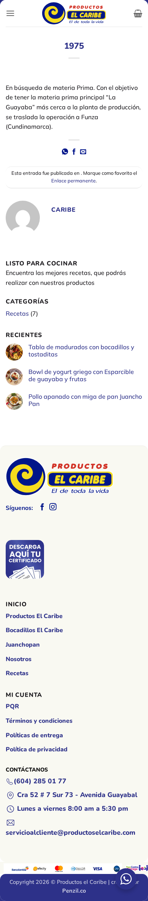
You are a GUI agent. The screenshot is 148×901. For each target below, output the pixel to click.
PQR (12, 706)
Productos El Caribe (34, 616)
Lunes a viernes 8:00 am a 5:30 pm (72, 808)
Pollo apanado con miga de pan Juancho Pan (85, 400)
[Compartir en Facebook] (74, 152)
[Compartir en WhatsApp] (64, 152)
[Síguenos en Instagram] (53, 507)
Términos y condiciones (39, 721)
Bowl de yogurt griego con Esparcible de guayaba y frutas (81, 375)
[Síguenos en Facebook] (42, 507)
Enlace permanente (73, 180)
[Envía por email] (83, 152)
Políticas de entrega (34, 735)
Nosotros (18, 659)
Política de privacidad (37, 749)
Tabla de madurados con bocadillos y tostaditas (81, 350)
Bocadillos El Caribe (34, 630)
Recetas (17, 313)
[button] (10, 13)
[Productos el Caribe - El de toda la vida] (74, 13)
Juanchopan (23, 645)
